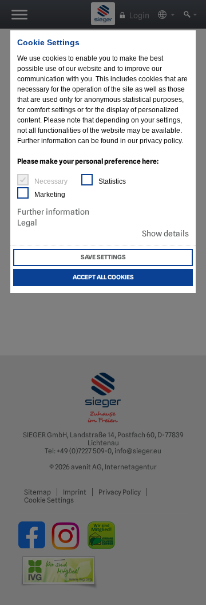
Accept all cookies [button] (103, 277)
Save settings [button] (103, 257)
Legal (27, 222)
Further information (53, 211)
